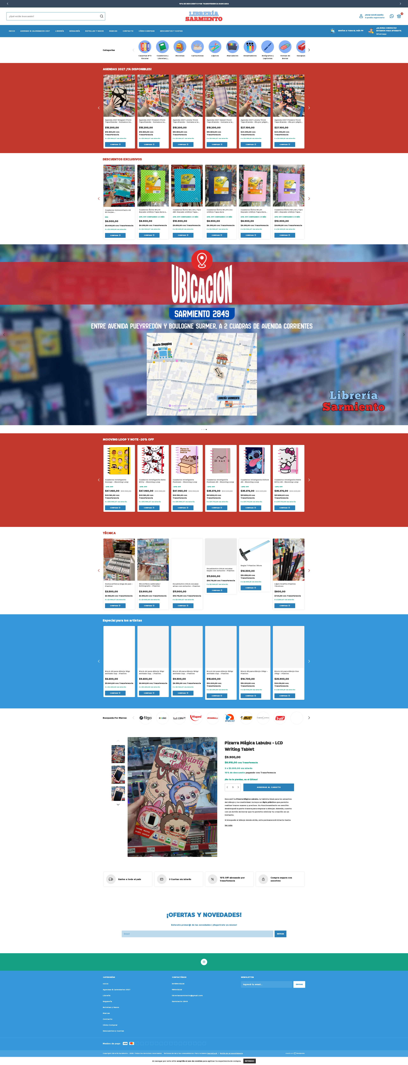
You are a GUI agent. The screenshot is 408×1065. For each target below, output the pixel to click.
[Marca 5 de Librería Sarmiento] (212, 718)
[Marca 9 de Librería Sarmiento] (280, 718)
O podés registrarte (374, 17)
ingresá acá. (212, 1053)
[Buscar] (101, 16)
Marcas (113, 31)
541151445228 (178, 983)
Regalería (74, 31)
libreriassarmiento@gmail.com (187, 995)
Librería (59, 31)
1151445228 (177, 989)
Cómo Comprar (147, 31)
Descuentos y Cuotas (171, 31)
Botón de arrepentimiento (231, 1053)
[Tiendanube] (295, 1053)
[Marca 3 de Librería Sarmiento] (179, 718)
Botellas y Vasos (94, 31)
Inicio (12, 31)
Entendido (249, 1061)
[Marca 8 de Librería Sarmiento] (263, 718)
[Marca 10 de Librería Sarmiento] (296, 718)
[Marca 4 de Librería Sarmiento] (196, 718)
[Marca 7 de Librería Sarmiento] (246, 718)
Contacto (128, 31)
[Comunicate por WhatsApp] (391, 17)
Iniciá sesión (377, 15)
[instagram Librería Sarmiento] (204, 962)
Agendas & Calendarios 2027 (35, 31)
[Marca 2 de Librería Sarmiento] (162, 718)
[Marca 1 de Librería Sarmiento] (145, 718)
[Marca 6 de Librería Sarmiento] (229, 718)
